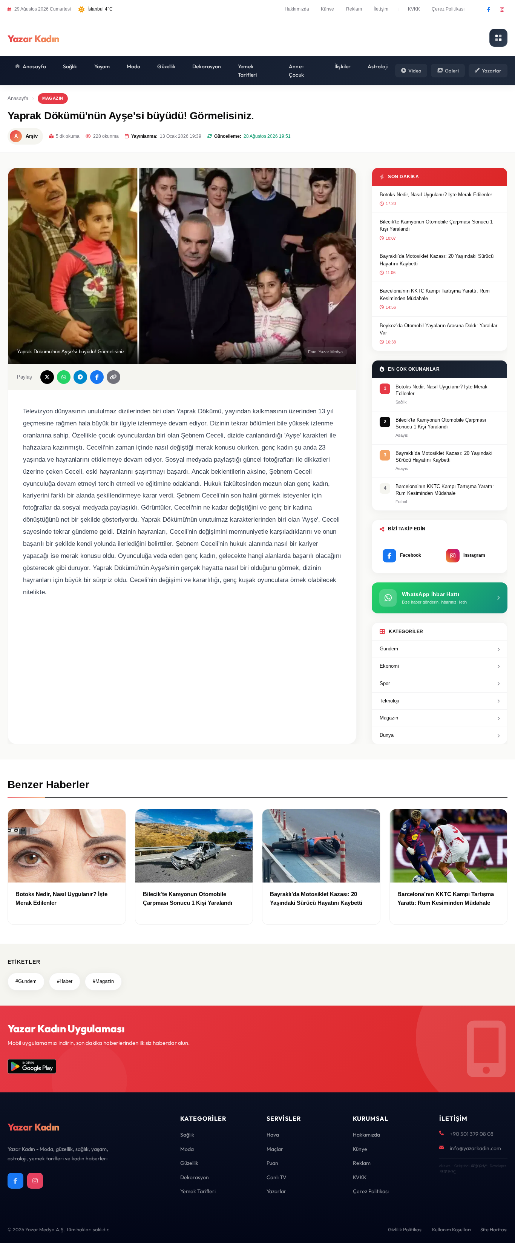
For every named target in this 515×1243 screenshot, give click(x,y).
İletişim (381, 9)
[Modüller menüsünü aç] (498, 38)
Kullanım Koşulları (451, 1229)
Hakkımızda (297, 9)
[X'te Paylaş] (47, 377)
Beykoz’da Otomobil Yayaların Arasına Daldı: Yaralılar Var (438, 329)
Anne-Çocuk (296, 70)
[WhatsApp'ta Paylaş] (64, 377)
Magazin (52, 98)
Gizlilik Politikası (405, 1229)
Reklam (354, 9)
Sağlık (70, 66)
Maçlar (275, 1149)
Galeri (452, 71)
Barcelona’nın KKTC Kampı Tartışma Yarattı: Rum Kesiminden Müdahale (435, 294)
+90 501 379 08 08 (472, 1134)
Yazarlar (491, 71)
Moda (133, 66)
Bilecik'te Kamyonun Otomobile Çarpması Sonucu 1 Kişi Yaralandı (436, 225)
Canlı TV (277, 1177)
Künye (327, 9)
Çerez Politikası (448, 9)
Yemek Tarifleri (247, 70)
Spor (385, 683)
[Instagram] (501, 9)
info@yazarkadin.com (475, 1148)
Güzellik (166, 66)
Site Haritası (493, 1229)
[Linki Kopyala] (113, 377)
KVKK (414, 9)
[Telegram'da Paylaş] (80, 377)
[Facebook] (488, 9)
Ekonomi (389, 666)
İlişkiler (342, 66)
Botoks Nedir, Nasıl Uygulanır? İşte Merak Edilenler (436, 194)
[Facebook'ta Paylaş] (97, 377)
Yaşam (102, 66)
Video (414, 71)
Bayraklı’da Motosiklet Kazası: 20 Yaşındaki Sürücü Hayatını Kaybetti (437, 259)
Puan (272, 1163)
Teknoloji (389, 701)
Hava (273, 1134)
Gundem (389, 649)
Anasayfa (34, 66)
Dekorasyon (206, 66)
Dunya (387, 735)
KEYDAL (478, 1165)
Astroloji (378, 66)
